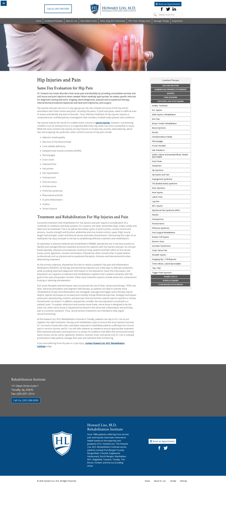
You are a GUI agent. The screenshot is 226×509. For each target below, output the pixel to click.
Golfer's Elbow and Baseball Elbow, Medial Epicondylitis (170, 155)
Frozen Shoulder (159, 145)
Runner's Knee (158, 241)
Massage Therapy (161, 21)
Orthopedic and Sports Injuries (170, 101)
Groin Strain (157, 161)
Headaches (156, 165)
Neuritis (155, 214)
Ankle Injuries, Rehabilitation (164, 114)
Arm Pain (156, 119)
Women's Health (170, 277)
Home (38, 21)
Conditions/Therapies (54, 21)
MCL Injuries (157, 206)
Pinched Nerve (158, 223)
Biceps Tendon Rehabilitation (164, 123)
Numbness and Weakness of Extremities (171, 89)
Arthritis (170, 93)
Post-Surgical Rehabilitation (163, 232)
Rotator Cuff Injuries (160, 237)
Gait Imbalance (158, 150)
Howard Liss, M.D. (51, 481)
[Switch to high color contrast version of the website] (4, 3)
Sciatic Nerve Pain (159, 250)
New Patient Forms (88, 21)
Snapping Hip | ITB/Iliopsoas (164, 259)
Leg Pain (155, 201)
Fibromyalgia (157, 141)
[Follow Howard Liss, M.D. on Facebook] (162, 11)
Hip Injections (157, 170)
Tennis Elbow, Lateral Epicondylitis (166, 263)
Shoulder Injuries (159, 255)
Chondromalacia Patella (162, 137)
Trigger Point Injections (162, 272)
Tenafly (173, 481)
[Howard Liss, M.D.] (113, 14)
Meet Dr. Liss (71, 21)
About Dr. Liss (160, 481)
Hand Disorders (170, 97)
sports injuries (103, 122)
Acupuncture (177, 21)
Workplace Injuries (170, 280)
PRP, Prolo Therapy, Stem (139, 21)
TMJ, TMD (156, 268)
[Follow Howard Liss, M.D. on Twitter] (168, 11)
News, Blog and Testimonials (112, 21)
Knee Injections (158, 188)
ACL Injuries (157, 110)
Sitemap (183, 481)
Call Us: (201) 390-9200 (25, 400)
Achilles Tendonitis (160, 105)
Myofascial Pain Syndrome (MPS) (166, 210)
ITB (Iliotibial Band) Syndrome (164, 183)
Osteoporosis (157, 219)
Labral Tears (157, 197)
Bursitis (155, 132)
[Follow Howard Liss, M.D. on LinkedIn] (174, 11)
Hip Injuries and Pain (160, 174)
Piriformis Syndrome (160, 228)
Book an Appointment (169, 4)
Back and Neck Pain (171, 85)
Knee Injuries (157, 192)
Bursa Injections (159, 128)
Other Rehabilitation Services (170, 284)
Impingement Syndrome (162, 179)
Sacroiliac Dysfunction (161, 246)
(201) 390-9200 (58, 8)
